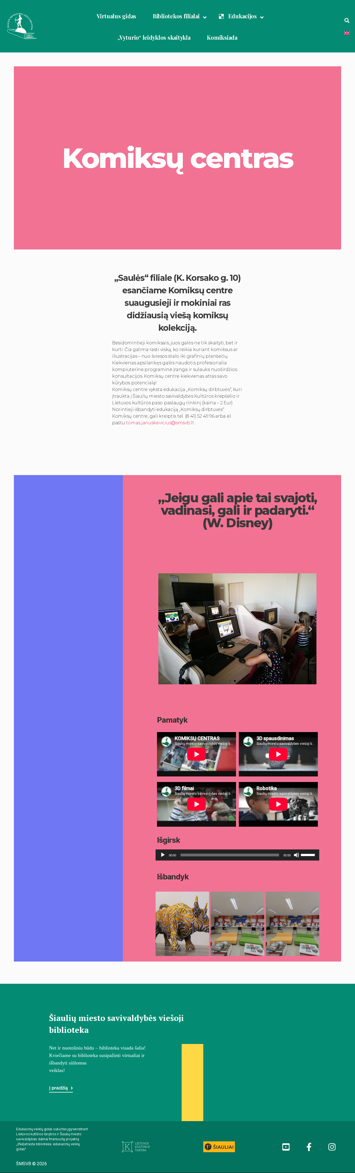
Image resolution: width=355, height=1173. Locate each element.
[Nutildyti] (296, 855)
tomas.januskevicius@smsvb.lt (160, 422)
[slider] (308, 854)
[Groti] (163, 855)
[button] (230, 681)
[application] (237, 855)
